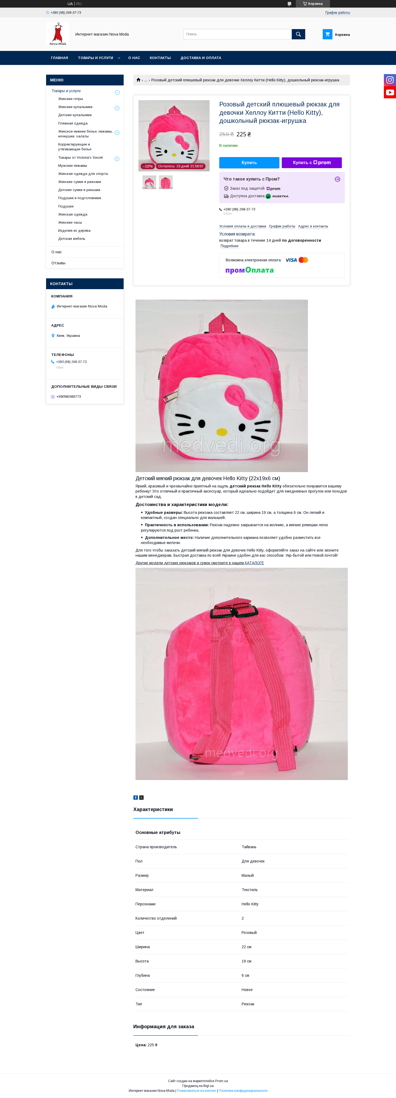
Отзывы (58, 263)
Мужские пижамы (72, 166)
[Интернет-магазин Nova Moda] (57, 44)
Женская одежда (72, 214)
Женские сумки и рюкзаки (79, 182)
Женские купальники (75, 107)
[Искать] (298, 34)
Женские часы (70, 222)
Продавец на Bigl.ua (198, 1086)
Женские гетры (70, 99)
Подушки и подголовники (79, 198)
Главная (59, 58)
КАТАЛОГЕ (254, 563)
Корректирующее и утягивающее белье (74, 146)
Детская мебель (71, 239)
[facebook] (135, 798)
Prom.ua (221, 1081)
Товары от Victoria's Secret (80, 157)
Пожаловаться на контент (196, 1091)
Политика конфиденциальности (243, 1091)
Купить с (302, 162)
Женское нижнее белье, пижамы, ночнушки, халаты (85, 133)
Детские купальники (75, 115)
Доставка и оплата (200, 58)
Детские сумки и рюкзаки (79, 190)
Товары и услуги (95, 58)
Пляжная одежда (73, 123)
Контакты (160, 58)
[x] (141, 798)
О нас (134, 58)
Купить (249, 162)
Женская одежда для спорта (83, 174)
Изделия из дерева (74, 230)
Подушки (66, 206)
